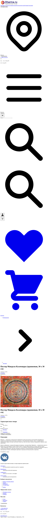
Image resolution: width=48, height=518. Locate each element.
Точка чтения (3, 475)
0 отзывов (2, 373)
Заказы (4, 482)
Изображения (6, 317)
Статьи (23, 5)
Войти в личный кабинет (8, 481)
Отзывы (26, 5)
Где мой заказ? (6, 485)
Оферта (4, 501)
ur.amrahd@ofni (3, 515)
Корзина (2, 315)
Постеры (5, 363)
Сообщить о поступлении (6, 434)
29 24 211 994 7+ (4, 57)
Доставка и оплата (4, 5)
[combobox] (6, 118)
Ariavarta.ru (2, 465)
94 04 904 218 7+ (4, 508)
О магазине (30, 5)
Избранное (5, 483)
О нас (4, 499)
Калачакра (5, 432)
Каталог (2, 113)
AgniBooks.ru (3, 472)
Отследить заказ (4, 6)
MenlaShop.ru (3, 469)
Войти (4, 487)
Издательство (19, 5)
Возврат (4, 493)
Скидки (10, 5)
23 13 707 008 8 (3, 509)
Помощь (5, 494)
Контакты (14, 5)
